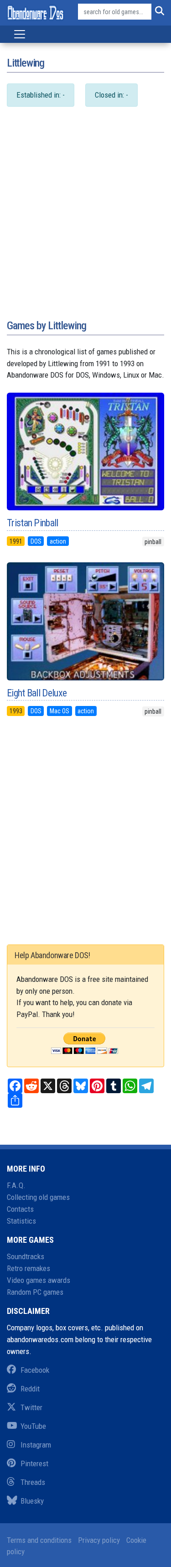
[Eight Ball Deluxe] (85, 621)
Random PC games (35, 1292)
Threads (33, 1482)
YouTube (33, 1426)
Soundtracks (25, 1256)
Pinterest (34, 1463)
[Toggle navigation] (19, 34)
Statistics (21, 1220)
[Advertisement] (85, 222)
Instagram (36, 1444)
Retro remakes (28, 1268)
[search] (157, 12)
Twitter (31, 1407)
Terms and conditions (39, 1540)
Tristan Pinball (32, 523)
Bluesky (32, 1500)
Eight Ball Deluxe (37, 693)
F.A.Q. (16, 1185)
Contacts (20, 1209)
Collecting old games (38, 1197)
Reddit (30, 1388)
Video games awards (38, 1280)
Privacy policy (99, 1540)
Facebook (35, 1370)
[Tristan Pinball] (85, 452)
